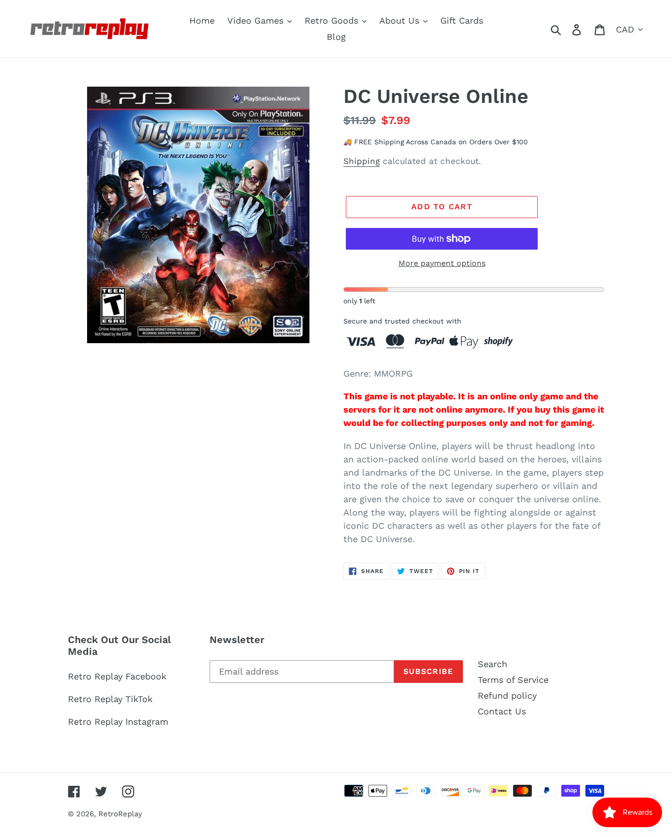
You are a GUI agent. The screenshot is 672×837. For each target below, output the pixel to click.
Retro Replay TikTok (110, 699)
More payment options (442, 263)
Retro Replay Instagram (118, 721)
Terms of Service (513, 680)
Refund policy (507, 695)
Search (492, 664)
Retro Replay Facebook (117, 676)
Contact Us (502, 711)
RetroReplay (120, 813)
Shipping (361, 161)
